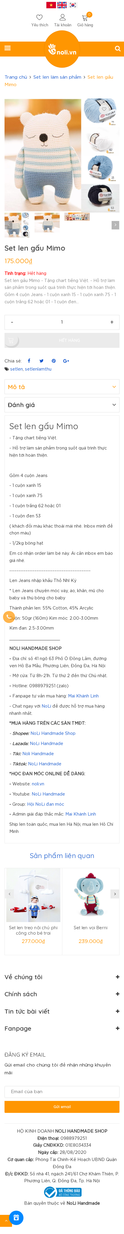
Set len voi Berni (90, 927)
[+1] (66, 361)
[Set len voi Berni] (90, 895)
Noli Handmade (38, 754)
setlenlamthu (38, 369)
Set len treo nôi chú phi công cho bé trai (33, 930)
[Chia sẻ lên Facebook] (29, 361)
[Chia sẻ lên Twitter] (41, 361)
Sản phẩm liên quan (62, 855)
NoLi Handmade (46, 744)
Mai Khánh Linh (83, 696)
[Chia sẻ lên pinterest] (54, 361)
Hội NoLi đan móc (45, 804)
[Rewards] (16, 1218)
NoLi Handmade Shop (53, 733)
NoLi (46, 706)
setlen (16, 369)
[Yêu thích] (104, 109)
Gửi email (62, 1106)
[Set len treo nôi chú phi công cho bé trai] (33, 895)
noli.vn (38, 784)
